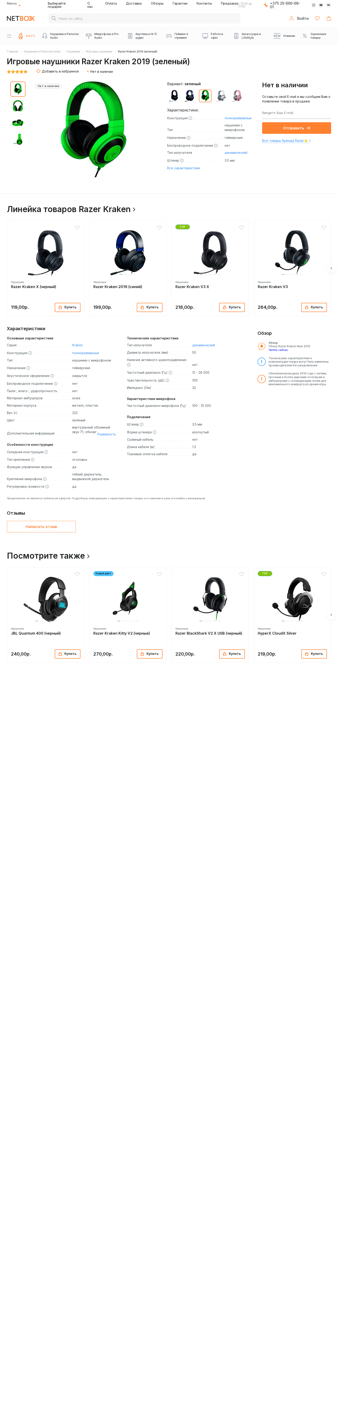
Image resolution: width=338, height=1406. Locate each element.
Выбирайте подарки (57, 5)
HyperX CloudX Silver (277, 633)
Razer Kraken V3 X (192, 287)
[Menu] (9, 36)
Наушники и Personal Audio (42, 51)
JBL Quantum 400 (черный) (36, 633)
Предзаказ (229, 3)
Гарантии (180, 3)
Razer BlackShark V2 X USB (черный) (208, 633)
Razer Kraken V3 (273, 287)
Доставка (134, 3)
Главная (12, 51)
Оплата (111, 3)
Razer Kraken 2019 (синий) (117, 287)
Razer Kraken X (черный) (33, 287)
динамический (236, 153)
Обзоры (157, 3)
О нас (90, 5)
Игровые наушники (99, 51)
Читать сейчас (278, 350)
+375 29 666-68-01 (285, 5)
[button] (36, 274)
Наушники (73, 51)
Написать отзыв (41, 526)
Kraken (77, 345)
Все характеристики (183, 168)
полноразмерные (238, 118)
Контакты (204, 3)
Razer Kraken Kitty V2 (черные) (121, 633)
